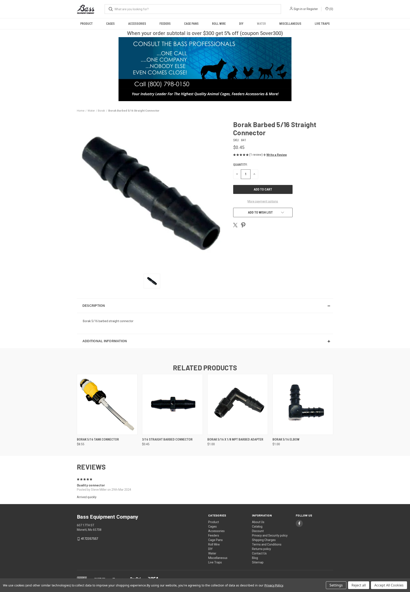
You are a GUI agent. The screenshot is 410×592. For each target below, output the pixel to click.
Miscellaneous (290, 23)
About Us (258, 522)
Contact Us (259, 553)
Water (261, 23)
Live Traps (322, 23)
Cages (110, 23)
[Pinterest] (243, 225)
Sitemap (258, 562)
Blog (255, 558)
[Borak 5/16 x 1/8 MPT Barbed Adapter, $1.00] (237, 404)
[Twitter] (235, 225)
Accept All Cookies (389, 585)
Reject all (358, 585)
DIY (241, 23)
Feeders (165, 23)
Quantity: (240, 164)
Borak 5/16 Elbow (285, 439)
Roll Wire (219, 23)
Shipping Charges (264, 540)
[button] (275, 155)
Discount (258, 531)
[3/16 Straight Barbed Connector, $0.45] (172, 404)
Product (86, 23)
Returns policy (261, 549)
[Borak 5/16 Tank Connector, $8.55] (107, 404)
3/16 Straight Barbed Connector (167, 439)
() (331, 9)
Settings (336, 585)
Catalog (257, 526)
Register (312, 9)
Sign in (298, 9)
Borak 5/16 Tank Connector (98, 439)
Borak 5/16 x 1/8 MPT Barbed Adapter (235, 439)
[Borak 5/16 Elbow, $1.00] (302, 404)
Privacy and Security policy (270, 535)
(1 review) (256, 154)
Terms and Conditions (266, 544)
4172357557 (89, 539)
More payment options (262, 201)
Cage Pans (191, 23)
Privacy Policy (273, 585)
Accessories (137, 23)
